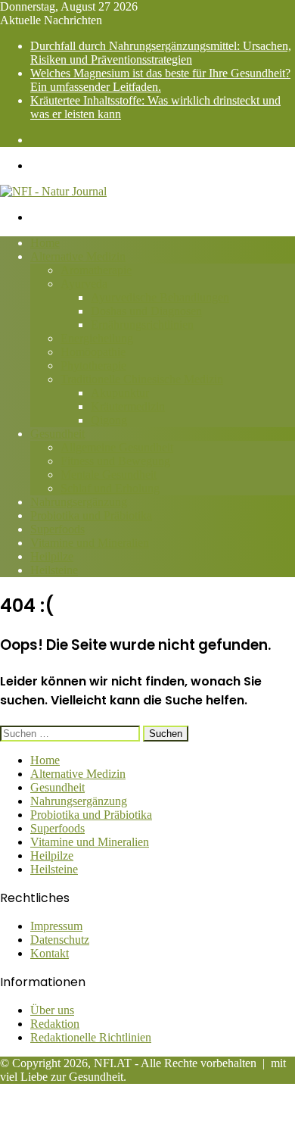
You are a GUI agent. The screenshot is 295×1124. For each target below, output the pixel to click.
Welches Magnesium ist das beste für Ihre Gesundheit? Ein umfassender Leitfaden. (160, 80)
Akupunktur (120, 392)
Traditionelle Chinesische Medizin (142, 379)
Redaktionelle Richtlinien (90, 1037)
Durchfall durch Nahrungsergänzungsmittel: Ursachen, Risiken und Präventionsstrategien (160, 52)
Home (45, 242)
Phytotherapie (93, 365)
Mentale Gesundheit (109, 474)
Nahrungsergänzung (78, 501)
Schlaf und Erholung (110, 488)
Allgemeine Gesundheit (117, 447)
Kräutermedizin (128, 406)
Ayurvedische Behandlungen (160, 297)
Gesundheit (57, 433)
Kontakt (49, 953)
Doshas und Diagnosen (146, 310)
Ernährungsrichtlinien (142, 324)
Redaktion (54, 1023)
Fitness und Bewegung (115, 460)
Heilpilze (51, 556)
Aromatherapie (96, 270)
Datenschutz (59, 939)
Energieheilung (97, 338)
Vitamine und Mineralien (89, 542)
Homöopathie (93, 351)
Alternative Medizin (78, 256)
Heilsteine (54, 570)
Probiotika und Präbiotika (91, 515)
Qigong (109, 420)
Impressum (56, 925)
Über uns (52, 1010)
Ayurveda (84, 283)
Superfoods (57, 529)
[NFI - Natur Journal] (53, 191)
